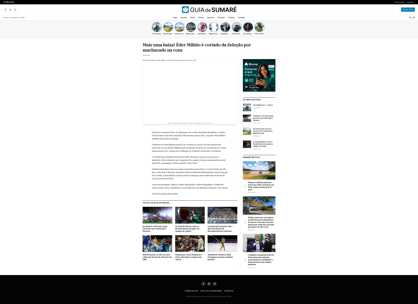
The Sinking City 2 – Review (263, 105)
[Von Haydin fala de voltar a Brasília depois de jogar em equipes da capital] (190, 215)
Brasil (192, 17)
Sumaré (184, 17)
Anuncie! (410, 2)
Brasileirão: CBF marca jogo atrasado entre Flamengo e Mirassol (39, 2)
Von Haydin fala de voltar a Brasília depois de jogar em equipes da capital (187, 228)
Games (201, 17)
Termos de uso (191, 291)
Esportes (210, 17)
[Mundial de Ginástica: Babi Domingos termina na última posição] (222, 243)
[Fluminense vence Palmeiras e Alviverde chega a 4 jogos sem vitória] (190, 243)
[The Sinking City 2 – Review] (247, 107)
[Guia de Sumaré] (209, 9)
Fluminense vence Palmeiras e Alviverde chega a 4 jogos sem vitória (188, 257)
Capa (175, 17)
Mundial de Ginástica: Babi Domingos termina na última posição (220, 257)
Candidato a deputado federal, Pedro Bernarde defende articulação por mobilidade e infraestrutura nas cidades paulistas (261, 259)
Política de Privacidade (211, 291)
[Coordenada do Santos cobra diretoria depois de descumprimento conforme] (222, 215)
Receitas (221, 17)
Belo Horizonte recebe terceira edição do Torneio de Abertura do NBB (157, 257)
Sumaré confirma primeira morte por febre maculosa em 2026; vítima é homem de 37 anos (261, 186)
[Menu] (414, 17)
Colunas (231, 17)
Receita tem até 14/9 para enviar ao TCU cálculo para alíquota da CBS (262, 131)
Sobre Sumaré (400, 2)
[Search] (410, 17)
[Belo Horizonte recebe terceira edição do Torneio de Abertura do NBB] (157, 243)
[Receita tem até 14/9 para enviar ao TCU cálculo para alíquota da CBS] (247, 131)
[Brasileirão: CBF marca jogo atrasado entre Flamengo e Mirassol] (157, 215)
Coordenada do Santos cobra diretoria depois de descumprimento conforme (220, 228)
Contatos (241, 17)
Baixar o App (408, 9)
